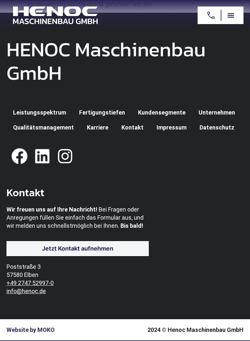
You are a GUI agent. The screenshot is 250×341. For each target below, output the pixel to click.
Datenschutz (217, 127)
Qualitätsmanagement (43, 127)
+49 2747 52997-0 (30, 283)
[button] (230, 15)
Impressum (172, 127)
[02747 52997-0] (210, 15)
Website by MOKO (31, 329)
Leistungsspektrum (39, 112)
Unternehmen (217, 112)
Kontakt (132, 127)
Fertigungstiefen (102, 112)
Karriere (97, 127)
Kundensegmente (162, 112)
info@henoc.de (26, 291)
